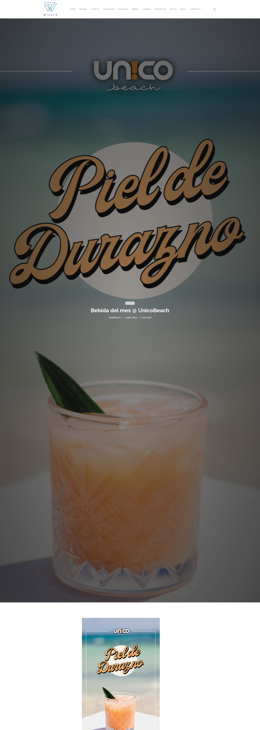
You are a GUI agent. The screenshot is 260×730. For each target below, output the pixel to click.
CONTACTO (195, 9)
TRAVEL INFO (109, 9)
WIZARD (83, 9)
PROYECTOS (160, 9)
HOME (72, 9)
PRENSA (135, 9)
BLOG (183, 9)
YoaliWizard (115, 317)
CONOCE (95, 9)
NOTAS (173, 9)
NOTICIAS (123, 9)
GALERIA (146, 9)
